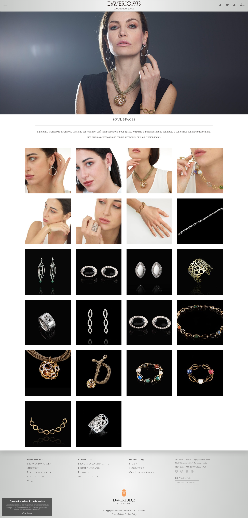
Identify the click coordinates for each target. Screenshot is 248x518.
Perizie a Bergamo (89, 468)
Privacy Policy (117, 514)
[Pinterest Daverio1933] (187, 471)
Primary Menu (5, 5)
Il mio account (36, 476)
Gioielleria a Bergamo (142, 472)
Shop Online (35, 459)
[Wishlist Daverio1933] (227, 5)
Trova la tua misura (39, 463)
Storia (133, 463)
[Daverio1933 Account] (234, 5)
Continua (27, 513)
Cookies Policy (130, 514)
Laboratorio (137, 468)
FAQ (29, 480)
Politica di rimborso (40, 472)
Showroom (85, 459)
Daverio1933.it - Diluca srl (134, 510)
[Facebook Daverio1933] (176, 471)
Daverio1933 (136, 459)
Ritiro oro (84, 472)
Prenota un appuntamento (93, 463)
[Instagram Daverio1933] (182, 471)
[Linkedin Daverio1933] (192, 471)
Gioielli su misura (89, 476)
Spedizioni (33, 468)
